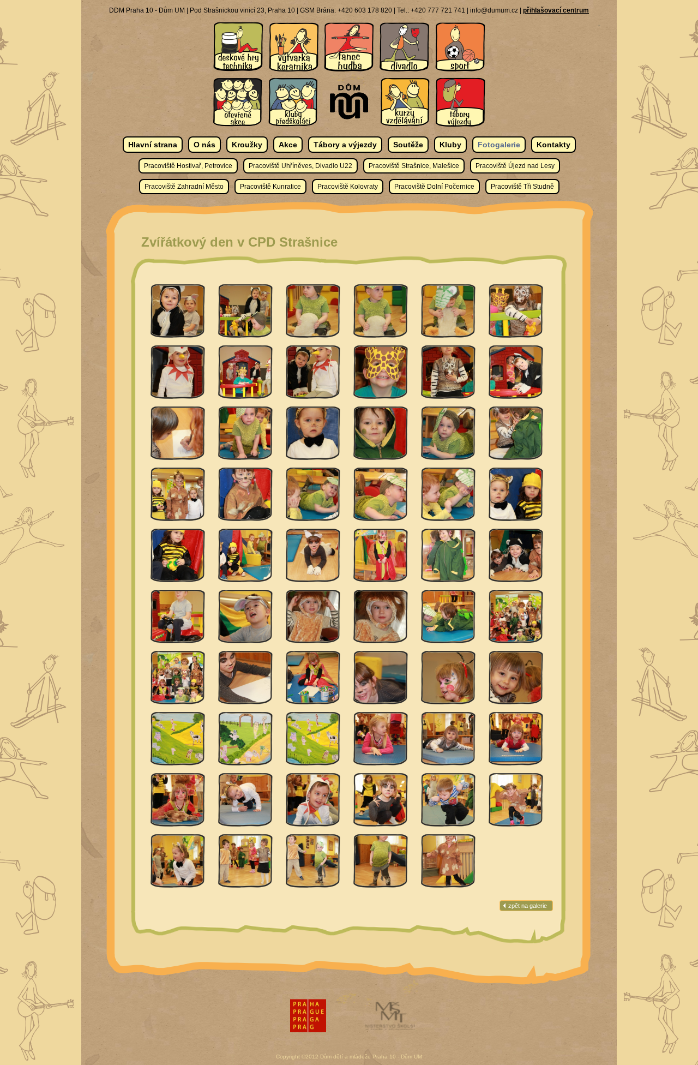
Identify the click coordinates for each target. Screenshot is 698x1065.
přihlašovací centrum (556, 10)
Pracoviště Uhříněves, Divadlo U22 (300, 166)
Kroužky (247, 144)
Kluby (450, 144)
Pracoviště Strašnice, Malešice (414, 166)
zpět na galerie (527, 905)
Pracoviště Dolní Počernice (434, 186)
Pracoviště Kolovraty (347, 186)
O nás (204, 144)
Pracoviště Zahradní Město (184, 186)
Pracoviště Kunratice (270, 186)
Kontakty (553, 144)
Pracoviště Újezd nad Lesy (515, 166)
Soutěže (408, 144)
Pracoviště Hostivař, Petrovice (188, 166)
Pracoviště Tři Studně (522, 186)
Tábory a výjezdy (345, 144)
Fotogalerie (499, 144)
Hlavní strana (152, 144)
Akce (288, 144)
